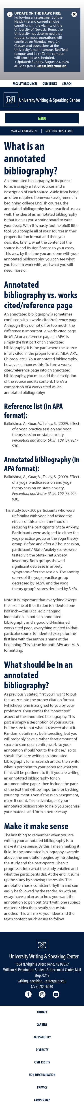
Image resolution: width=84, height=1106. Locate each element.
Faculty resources (25, 83)
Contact (42, 1012)
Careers (42, 1024)
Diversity (42, 1049)
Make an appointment (24, 131)
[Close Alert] (74, 14)
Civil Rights (42, 1062)
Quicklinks (50, 83)
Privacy (42, 1087)
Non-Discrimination (42, 1074)
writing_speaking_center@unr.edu (42, 981)
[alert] (42, 40)
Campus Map (42, 1099)
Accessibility (42, 1037)
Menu (42, 118)
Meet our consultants (59, 131)
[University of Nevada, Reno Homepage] (42, 945)
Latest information (52, 66)
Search (66, 83)
